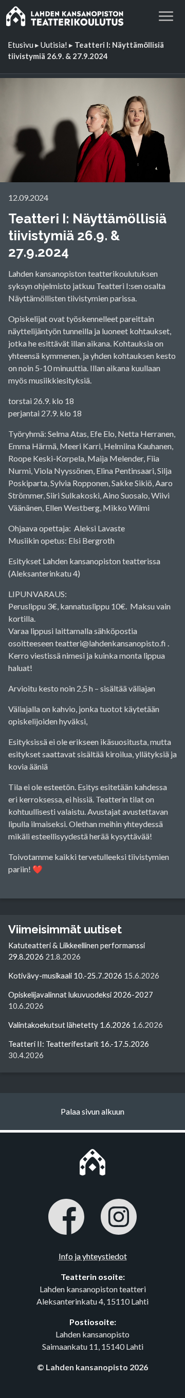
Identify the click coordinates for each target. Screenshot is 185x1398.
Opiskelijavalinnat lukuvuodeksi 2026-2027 (80, 994)
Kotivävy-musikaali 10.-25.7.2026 (65, 975)
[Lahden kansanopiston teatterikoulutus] (65, 15)
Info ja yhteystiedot (93, 1256)
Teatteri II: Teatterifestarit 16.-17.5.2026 (78, 1043)
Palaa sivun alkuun (92, 1111)
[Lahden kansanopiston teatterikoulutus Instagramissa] (118, 1218)
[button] (166, 15)
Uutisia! (54, 44)
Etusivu (20, 44)
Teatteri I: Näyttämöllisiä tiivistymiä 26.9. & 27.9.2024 (87, 235)
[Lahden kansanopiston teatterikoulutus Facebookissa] (66, 1218)
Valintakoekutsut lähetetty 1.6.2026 (69, 1024)
